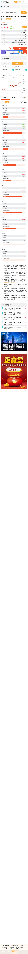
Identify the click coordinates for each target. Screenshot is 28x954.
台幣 (3, 102)
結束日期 (17, 66)
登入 (16, 2)
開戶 (20, 2)
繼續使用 (14, 952)
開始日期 (4, 66)
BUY (20, 48)
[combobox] (14, 12)
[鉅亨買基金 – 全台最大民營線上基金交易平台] (5, 2)
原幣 (7, 102)
